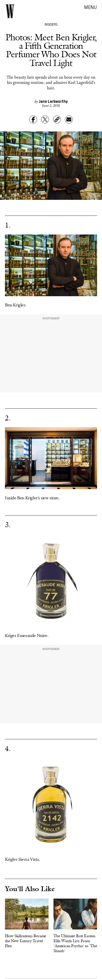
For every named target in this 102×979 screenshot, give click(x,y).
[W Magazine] (10, 11)
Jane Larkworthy (53, 101)
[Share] (33, 119)
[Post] (45, 119)
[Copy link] (57, 119)
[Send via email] (69, 119)
